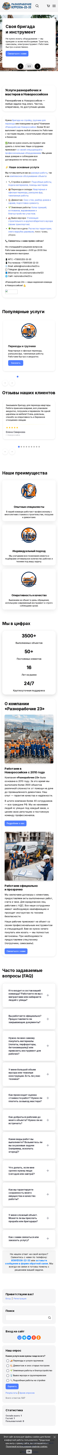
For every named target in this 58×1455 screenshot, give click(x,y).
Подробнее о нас (15, 823)
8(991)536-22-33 (20, 1260)
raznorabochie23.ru (23, 276)
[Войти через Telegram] (24, 1337)
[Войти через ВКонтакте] (29, 1337)
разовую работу (39, 172)
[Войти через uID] (19, 1337)
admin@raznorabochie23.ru (26, 266)
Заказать (15, 363)
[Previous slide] (20, 66)
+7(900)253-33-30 (22, 259)
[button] (17, 376)
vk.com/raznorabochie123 (32, 272)
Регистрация (20, 1298)
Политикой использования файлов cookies (26, 1446)
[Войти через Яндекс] (34, 1337)
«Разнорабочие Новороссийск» (20, 127)
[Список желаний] (42, 6)
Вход (8, 1298)
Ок (29, 1451)
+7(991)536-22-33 (29, 262)
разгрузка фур (36, 192)
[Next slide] (37, 66)
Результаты (12, 1393)
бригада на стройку (22, 120)
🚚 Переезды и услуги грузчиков (26, 1360)
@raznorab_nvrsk (26, 269)
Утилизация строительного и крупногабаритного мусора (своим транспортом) (30, 221)
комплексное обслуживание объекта (28, 176)
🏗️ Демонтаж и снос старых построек (30, 1365)
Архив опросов (26, 1393)
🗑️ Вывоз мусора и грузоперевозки (28, 1375)
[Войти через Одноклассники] (38, 1337)
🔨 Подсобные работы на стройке (27, 1380)
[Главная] (17, 6)
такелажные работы (18, 195)
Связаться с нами (17, 53)
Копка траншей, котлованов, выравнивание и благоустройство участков (27, 210)
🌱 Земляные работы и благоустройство (31, 1370)
